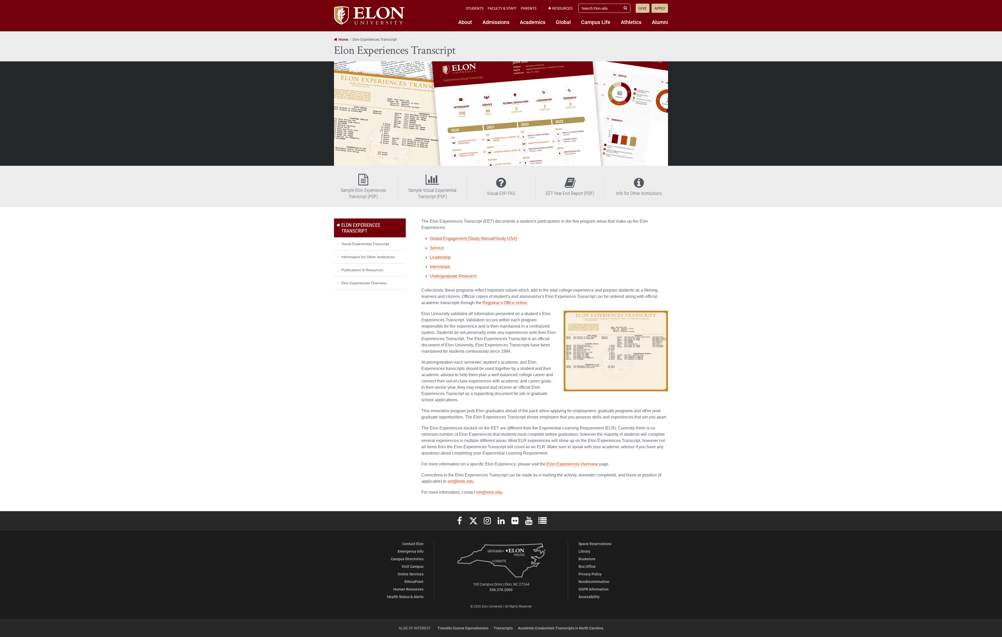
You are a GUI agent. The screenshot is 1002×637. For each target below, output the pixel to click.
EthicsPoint (414, 581)
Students (475, 8)
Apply (659, 8)
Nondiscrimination (593, 581)
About (465, 22)
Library (584, 551)
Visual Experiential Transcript (365, 244)
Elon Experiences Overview (572, 464)
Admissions (495, 22)
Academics (532, 22)
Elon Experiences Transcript (360, 228)
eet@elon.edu (461, 481)
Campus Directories (407, 558)
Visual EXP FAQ (501, 193)
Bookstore (586, 558)
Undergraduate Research (453, 276)
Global (563, 22)
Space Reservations (594, 543)
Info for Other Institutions (639, 193)
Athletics (631, 22)
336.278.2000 (501, 589)
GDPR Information (593, 589)
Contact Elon (413, 543)
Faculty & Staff (502, 8)
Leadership (440, 257)
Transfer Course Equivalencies (463, 628)
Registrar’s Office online (504, 302)
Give (643, 8)
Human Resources (408, 589)
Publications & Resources (362, 270)
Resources (562, 8)
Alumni (660, 22)
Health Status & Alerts (405, 596)
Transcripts (503, 628)
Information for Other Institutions (368, 257)
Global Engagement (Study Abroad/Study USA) (473, 238)
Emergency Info (411, 551)
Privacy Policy (590, 573)
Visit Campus (413, 566)
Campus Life (595, 22)
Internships (440, 266)
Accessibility (589, 596)
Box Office (587, 566)
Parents (528, 8)
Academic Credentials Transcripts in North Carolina (560, 628)
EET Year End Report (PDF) (570, 193)
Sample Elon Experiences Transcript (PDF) (363, 193)
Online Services (411, 573)
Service (437, 248)
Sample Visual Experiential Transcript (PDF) (432, 193)
